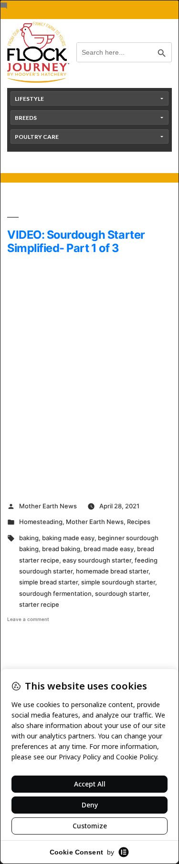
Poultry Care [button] (37, 136)
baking (29, 538)
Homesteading (41, 521)
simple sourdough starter (118, 582)
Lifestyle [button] (29, 98)
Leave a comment (28, 619)
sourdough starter (121, 593)
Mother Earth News (48, 506)
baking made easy (68, 538)
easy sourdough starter (97, 560)
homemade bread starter (112, 571)
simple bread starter (48, 582)
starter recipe (39, 604)
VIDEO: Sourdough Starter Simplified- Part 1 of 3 (76, 241)
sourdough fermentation (55, 593)
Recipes (138, 521)
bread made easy (109, 549)
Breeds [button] (26, 117)
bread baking (61, 549)
